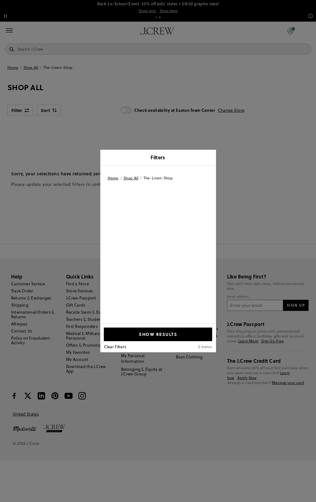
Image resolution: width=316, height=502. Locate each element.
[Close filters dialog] (209, 158)
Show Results (158, 334)
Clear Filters (115, 346)
